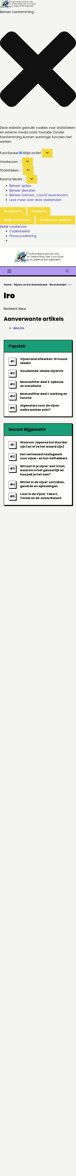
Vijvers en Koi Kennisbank (30, 284)
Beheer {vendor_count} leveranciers (38, 195)
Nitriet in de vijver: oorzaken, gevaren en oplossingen (42, 484)
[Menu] (9, 270)
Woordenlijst (58, 284)
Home (7, 284)
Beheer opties (20, 186)
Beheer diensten (22, 190)
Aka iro (18, 328)
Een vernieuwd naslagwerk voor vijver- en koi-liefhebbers (43, 456)
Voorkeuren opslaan (55, 220)
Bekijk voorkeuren (17, 220)
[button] (38, 69)
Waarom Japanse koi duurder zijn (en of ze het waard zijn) (43, 444)
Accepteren (13, 211)
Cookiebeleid (19, 231)
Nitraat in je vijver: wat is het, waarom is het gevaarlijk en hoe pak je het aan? (42, 470)
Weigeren (38, 211)
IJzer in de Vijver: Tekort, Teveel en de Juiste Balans (40, 496)
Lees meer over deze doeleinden (35, 200)
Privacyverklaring (23, 236)
